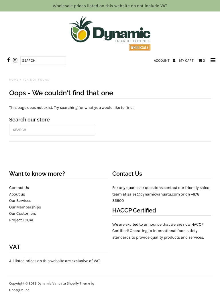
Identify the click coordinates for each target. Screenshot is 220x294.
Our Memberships (25, 207)
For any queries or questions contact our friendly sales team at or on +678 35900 (160, 194)
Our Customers (22, 213)
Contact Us (19, 187)
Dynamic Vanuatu (52, 283)
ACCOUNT (162, 60)
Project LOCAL (21, 220)
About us (17, 194)
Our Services (20, 200)
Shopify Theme (78, 283)
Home (14, 80)
